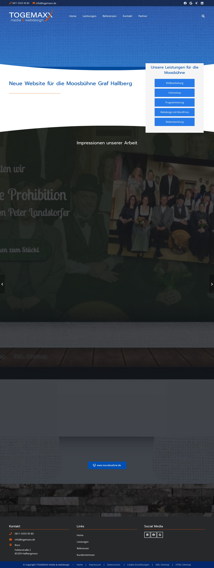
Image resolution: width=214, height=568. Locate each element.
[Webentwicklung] (174, 122)
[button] (97, 16)
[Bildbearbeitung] (174, 83)
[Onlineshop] (174, 93)
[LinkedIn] (202, 3)
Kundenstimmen (86, 554)
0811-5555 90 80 (24, 533)
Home (80, 535)
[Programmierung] (174, 102)
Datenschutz (114, 564)
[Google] (191, 3)
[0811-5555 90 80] (12, 533)
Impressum (95, 564)
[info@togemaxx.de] (12, 539)
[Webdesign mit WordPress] (174, 112)
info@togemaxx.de (25, 539)
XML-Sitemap (162, 564)
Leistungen (83, 541)
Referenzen (83, 548)
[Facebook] (185, 3)
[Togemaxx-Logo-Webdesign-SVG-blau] (31, 16)
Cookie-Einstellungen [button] (138, 564)
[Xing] (196, 3)
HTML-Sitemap (183, 564)
